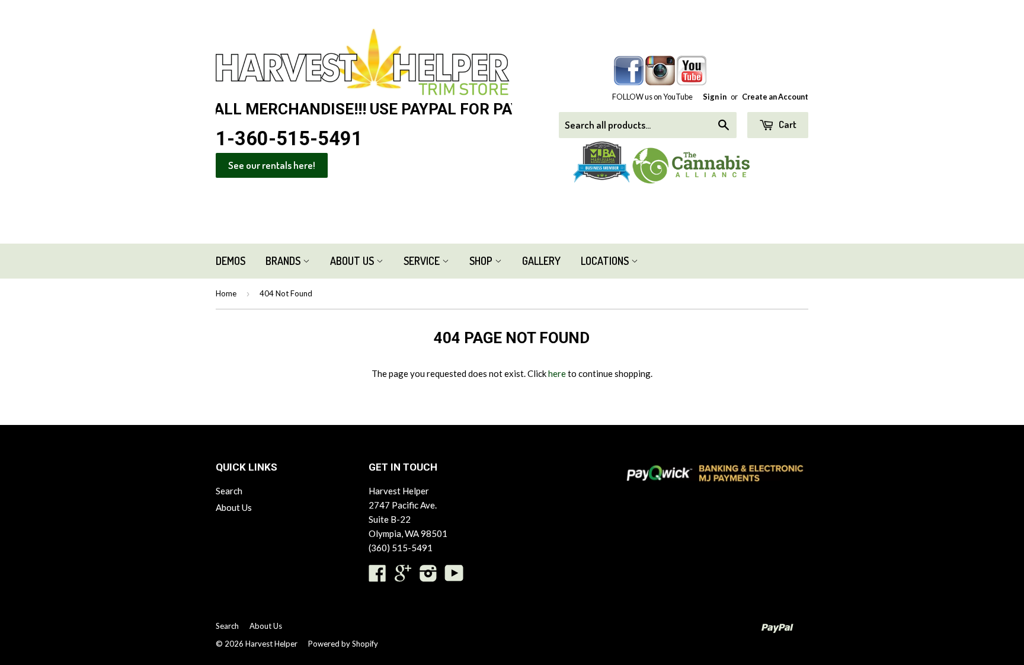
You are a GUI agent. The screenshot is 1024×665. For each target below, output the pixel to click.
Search (229, 490)
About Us (353, 260)
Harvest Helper (271, 643)
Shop (482, 260)
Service (423, 260)
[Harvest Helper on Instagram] (428, 576)
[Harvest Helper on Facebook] (377, 576)
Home (226, 293)
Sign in (715, 96)
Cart (786, 124)
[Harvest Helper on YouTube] (454, 576)
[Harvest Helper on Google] (403, 576)
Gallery (541, 260)
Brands (284, 260)
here (557, 373)
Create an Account (775, 96)
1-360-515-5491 (289, 138)
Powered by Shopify (343, 643)
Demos (230, 260)
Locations (606, 260)
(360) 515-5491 (401, 547)
